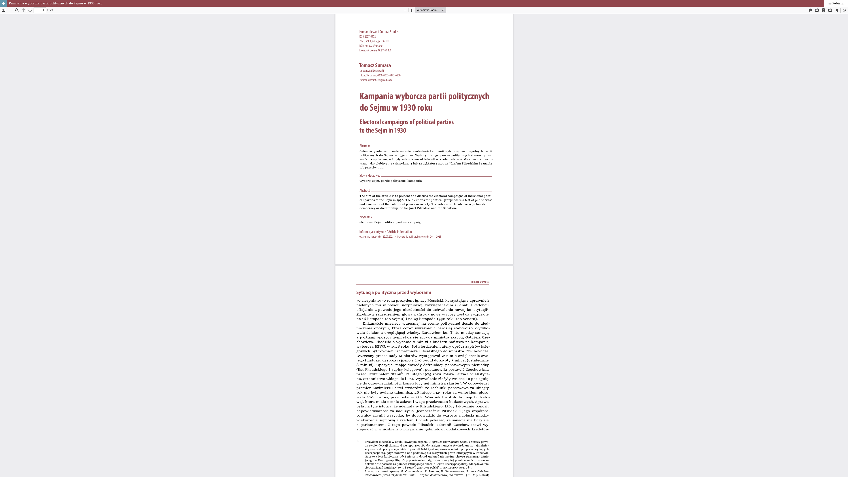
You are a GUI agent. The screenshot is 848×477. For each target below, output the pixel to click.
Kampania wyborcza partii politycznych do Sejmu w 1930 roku (55, 3)
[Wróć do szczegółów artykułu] (3, 3)
